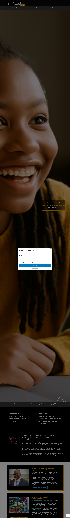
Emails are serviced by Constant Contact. (43, 262)
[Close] (51, 248)
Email (20, 255)
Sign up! (35, 265)
